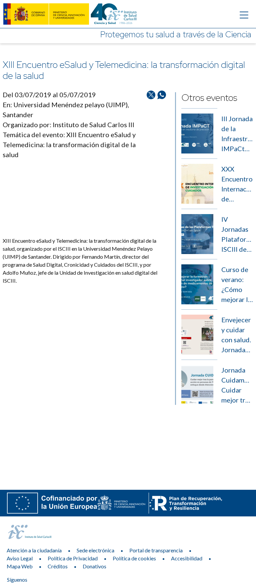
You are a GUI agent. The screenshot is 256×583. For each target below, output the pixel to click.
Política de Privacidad (73, 558)
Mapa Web (20, 566)
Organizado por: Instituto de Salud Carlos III (68, 125)
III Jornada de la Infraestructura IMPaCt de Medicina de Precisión (237, 134)
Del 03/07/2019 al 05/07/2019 (49, 95)
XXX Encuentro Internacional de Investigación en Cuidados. (237, 184)
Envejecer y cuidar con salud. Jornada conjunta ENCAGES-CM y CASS (237, 335)
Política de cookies (134, 558)
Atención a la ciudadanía (34, 550)
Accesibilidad (186, 558)
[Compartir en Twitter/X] (151, 163)
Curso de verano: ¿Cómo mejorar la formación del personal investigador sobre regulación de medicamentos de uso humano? (237, 284)
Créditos (58, 566)
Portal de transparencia (156, 550)
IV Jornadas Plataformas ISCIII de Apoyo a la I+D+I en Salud (237, 234)
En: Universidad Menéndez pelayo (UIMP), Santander (66, 110)
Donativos (94, 566)
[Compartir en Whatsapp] (161, 163)
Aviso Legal (20, 558)
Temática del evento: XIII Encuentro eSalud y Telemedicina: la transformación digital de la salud (69, 144)
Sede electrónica (95, 550)
